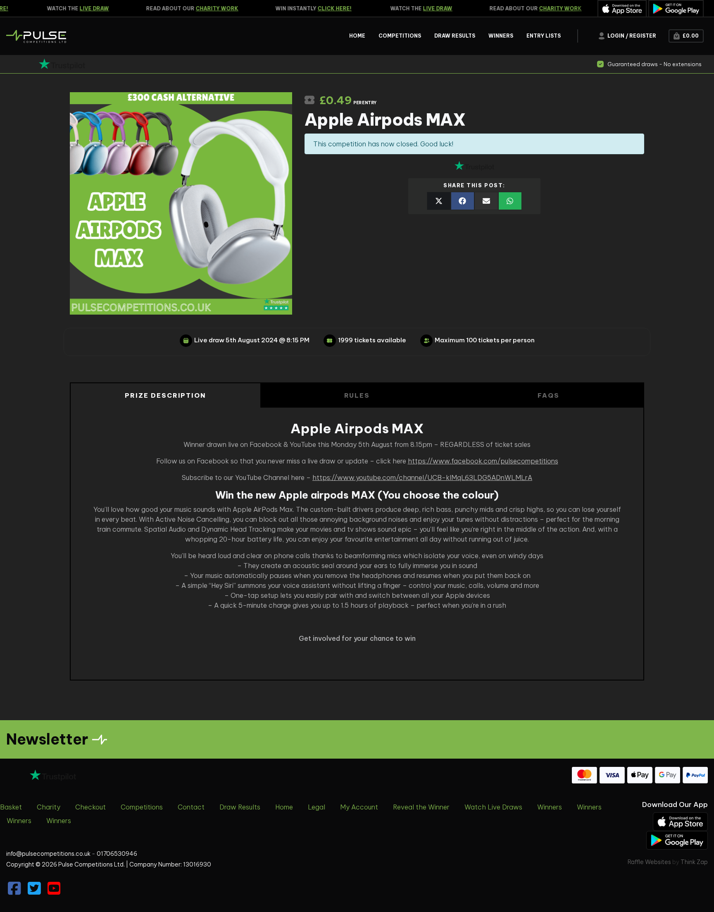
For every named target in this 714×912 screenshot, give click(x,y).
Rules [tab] (357, 395)
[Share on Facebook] (463, 201)
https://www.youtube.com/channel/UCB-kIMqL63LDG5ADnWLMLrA (422, 477)
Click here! (326, 8)
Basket (11, 807)
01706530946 (117, 853)
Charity (48, 807)
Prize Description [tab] (165, 395)
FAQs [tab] (548, 395)
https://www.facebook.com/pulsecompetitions (483, 461)
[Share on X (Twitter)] (439, 201)
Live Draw (85, 8)
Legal (316, 807)
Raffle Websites (649, 862)
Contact (191, 807)
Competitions (142, 807)
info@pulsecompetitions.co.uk (48, 853)
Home (284, 807)
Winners (549, 807)
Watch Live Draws (493, 807)
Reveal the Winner (421, 807)
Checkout (90, 807)
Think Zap (694, 862)
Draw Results (239, 807)
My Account (359, 807)
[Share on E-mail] (486, 201)
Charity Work (208, 8)
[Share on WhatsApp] (510, 201)
